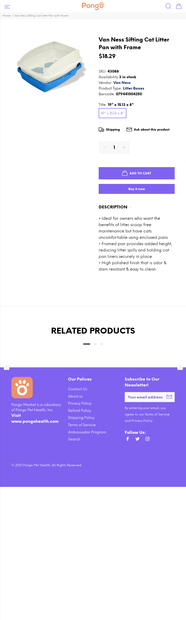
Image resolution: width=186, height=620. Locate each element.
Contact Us (77, 389)
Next (179, 367)
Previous (6, 367)
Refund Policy (79, 410)
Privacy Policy (79, 403)
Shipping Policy (81, 417)
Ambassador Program (87, 432)
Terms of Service (82, 425)
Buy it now (136, 189)
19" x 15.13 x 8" (112, 113)
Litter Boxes (133, 88)
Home (7, 15)
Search (74, 439)
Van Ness (122, 83)
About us (75, 396)
